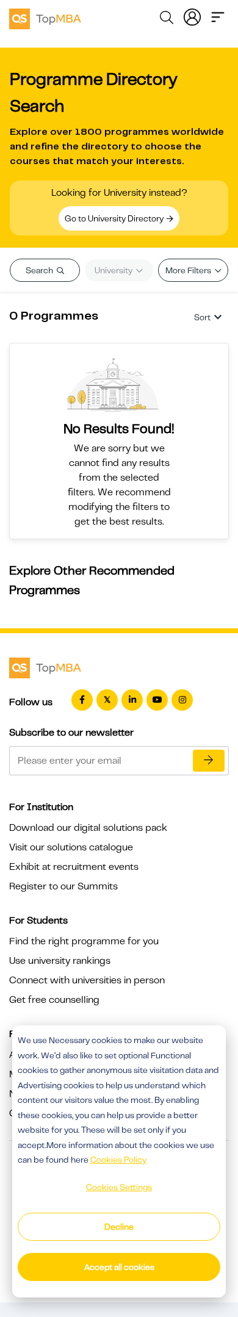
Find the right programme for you (84, 941)
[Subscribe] (209, 761)
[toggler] (217, 15)
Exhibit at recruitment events (74, 867)
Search (40, 270)
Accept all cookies (119, 1266)
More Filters (189, 270)
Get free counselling (54, 1000)
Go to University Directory (115, 218)
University (114, 270)
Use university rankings (59, 961)
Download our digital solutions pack (88, 828)
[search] (166, 19)
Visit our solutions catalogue (71, 847)
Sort (202, 317)
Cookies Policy (118, 1159)
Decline (119, 1226)
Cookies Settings (119, 1187)
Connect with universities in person (87, 980)
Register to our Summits (63, 886)
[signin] (192, 15)
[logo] (45, 17)
